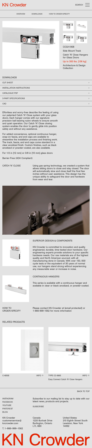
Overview (20, 14)
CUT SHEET (7, 82)
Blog (5, 412)
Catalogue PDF (10, 93)
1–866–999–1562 (14, 428)
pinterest (7, 409)
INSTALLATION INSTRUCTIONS (16, 88)
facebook (7, 402)
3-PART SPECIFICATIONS (13, 98)
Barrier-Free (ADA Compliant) (17, 158)
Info (38, 375)
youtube (6, 405)
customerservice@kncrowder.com (11, 422)
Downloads (37, 14)
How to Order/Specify (59, 14)
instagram (7, 399)
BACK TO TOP (83, 391)
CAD (4, 104)
